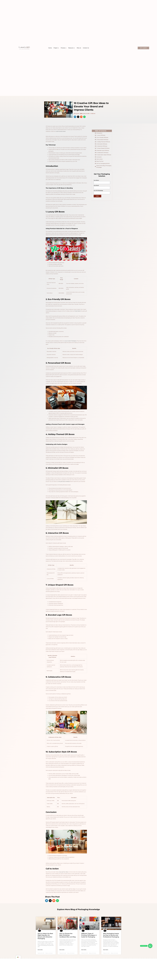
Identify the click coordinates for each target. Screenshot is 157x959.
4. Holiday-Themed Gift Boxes (103, 141)
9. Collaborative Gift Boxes (102, 152)
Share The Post (99, 161)
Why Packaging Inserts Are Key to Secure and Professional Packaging (111, 935)
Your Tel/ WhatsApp (98, 190)
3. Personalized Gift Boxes (102, 139)
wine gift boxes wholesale (64, 481)
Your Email (96, 185)
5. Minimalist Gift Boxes (101, 144)
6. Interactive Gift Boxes (101, 146)
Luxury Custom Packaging (70, 340)
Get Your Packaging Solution (103, 163)
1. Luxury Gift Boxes (100, 135)
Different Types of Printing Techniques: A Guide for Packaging (89, 935)
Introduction (99, 133)
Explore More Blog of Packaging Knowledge (103, 166)
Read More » (40, 949)
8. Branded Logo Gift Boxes (102, 150)
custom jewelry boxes (60, 131)
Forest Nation (78, 311)
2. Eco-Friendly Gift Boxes (102, 137)
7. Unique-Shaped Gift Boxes (102, 148)
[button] (75, 117)
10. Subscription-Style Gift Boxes (103, 154)
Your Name (96, 180)
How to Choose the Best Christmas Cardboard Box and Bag (67, 935)
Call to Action (99, 159)
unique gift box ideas (63, 871)
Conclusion (99, 157)
